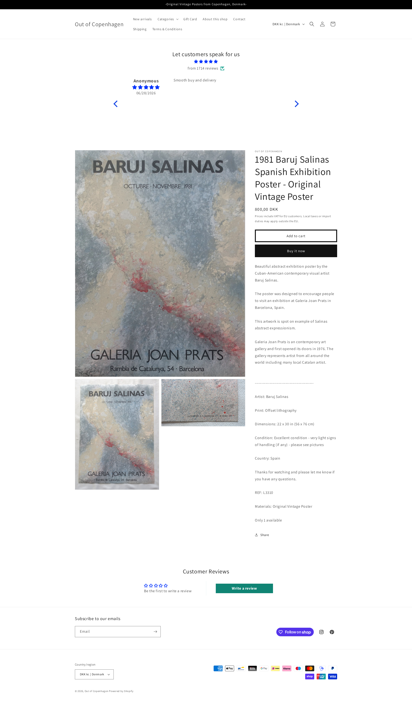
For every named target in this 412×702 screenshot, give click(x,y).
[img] (206, 61)
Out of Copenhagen (96, 691)
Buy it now (296, 250)
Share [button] (264, 535)
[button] (167, 19)
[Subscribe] (155, 631)
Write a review (244, 588)
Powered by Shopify (121, 691)
